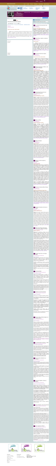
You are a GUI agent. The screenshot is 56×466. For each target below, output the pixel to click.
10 (45, 23)
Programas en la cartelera (10, 456)
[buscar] (46, 1)
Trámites (37, 1)
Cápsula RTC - (31, 8)
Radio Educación (11, 3)
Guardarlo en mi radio (27, 24)
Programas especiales (10, 458)
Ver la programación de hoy (43, 8)
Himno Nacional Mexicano (38, 8)
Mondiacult (8, 461)
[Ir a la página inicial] (6, 1)
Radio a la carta (9, 457)
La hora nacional (25, 8)
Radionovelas (8, 459)
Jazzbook (8, 462)
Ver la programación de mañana (21, 457)
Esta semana (18, 455)
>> (46, 23)
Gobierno (41, 1)
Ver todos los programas (10, 455)
